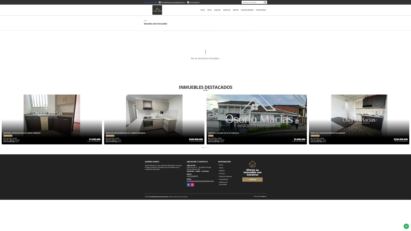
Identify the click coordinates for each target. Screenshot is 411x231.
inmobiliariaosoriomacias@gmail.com (173, 2)
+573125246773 (194, 2)
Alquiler (217, 10)
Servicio (236, 10)
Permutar (226, 10)
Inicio (203, 10)
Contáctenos (261, 10)
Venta (209, 10)
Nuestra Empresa (247, 10)
